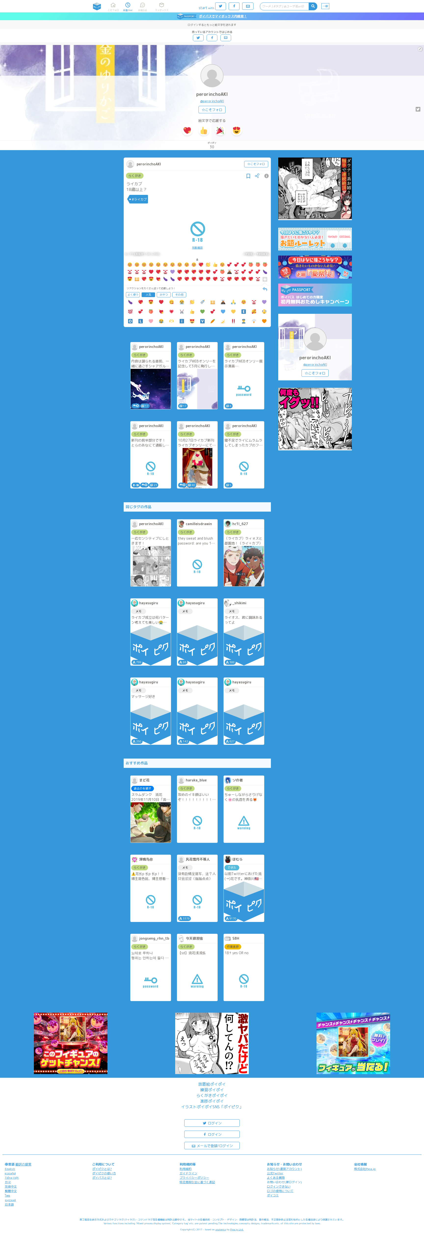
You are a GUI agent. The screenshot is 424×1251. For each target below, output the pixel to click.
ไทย (7, 1195)
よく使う (133, 295)
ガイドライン (188, 1173)
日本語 (9, 1204)
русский (10, 1200)
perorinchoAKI (212, 94)
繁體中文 (11, 1191)
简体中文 (11, 1186)
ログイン (214, 1123)
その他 (179, 295)
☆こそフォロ (212, 109)
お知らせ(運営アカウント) (284, 1169)
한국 (8, 1182)
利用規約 (185, 1169)
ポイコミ (273, 1195)
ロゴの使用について (280, 1191)
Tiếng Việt (12, 1178)
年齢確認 (197, 248)
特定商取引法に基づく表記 (197, 1182)
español (10, 1173)
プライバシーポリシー (194, 1178)
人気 (148, 295)
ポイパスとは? (102, 1178)
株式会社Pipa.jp (365, 1169)
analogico (220, 1229)
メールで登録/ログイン (214, 1145)
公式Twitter (275, 1173)
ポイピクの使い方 (104, 1173)
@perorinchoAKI (212, 101)
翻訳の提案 (23, 1164)
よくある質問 (276, 1178)
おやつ (164, 295)
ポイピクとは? (102, 1169)
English (10, 1169)
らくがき (134, 175)
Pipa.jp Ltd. (237, 1229)
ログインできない (279, 1186)
